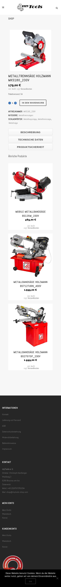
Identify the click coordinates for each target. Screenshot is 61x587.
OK (30, 581)
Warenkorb (6, 514)
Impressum (7, 449)
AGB (3, 426)
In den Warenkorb (33, 103)
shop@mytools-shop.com (17, 492)
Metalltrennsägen (26, 115)
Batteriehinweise (9, 443)
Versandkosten (26, 89)
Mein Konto (6, 510)
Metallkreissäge (44, 119)
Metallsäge (13, 123)
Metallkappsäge (30, 119)
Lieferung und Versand (11, 420)
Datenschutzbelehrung (11, 431)
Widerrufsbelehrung (10, 437)
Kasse (4, 517)
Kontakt (5, 414)
